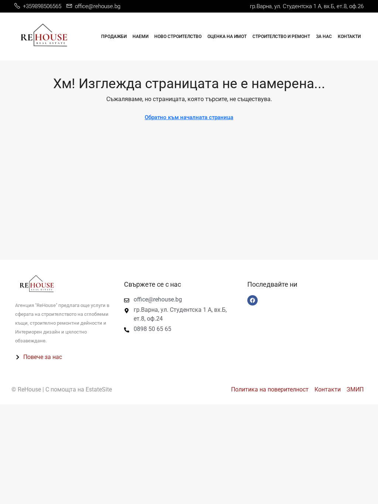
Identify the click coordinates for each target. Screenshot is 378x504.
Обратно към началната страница (189, 117)
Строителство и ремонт (281, 36)
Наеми (140, 36)
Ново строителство (178, 36)
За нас (324, 36)
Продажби (114, 36)
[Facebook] (252, 300)
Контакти (349, 36)
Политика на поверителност (270, 389)
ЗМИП (355, 389)
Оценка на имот (227, 36)
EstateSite (99, 389)
